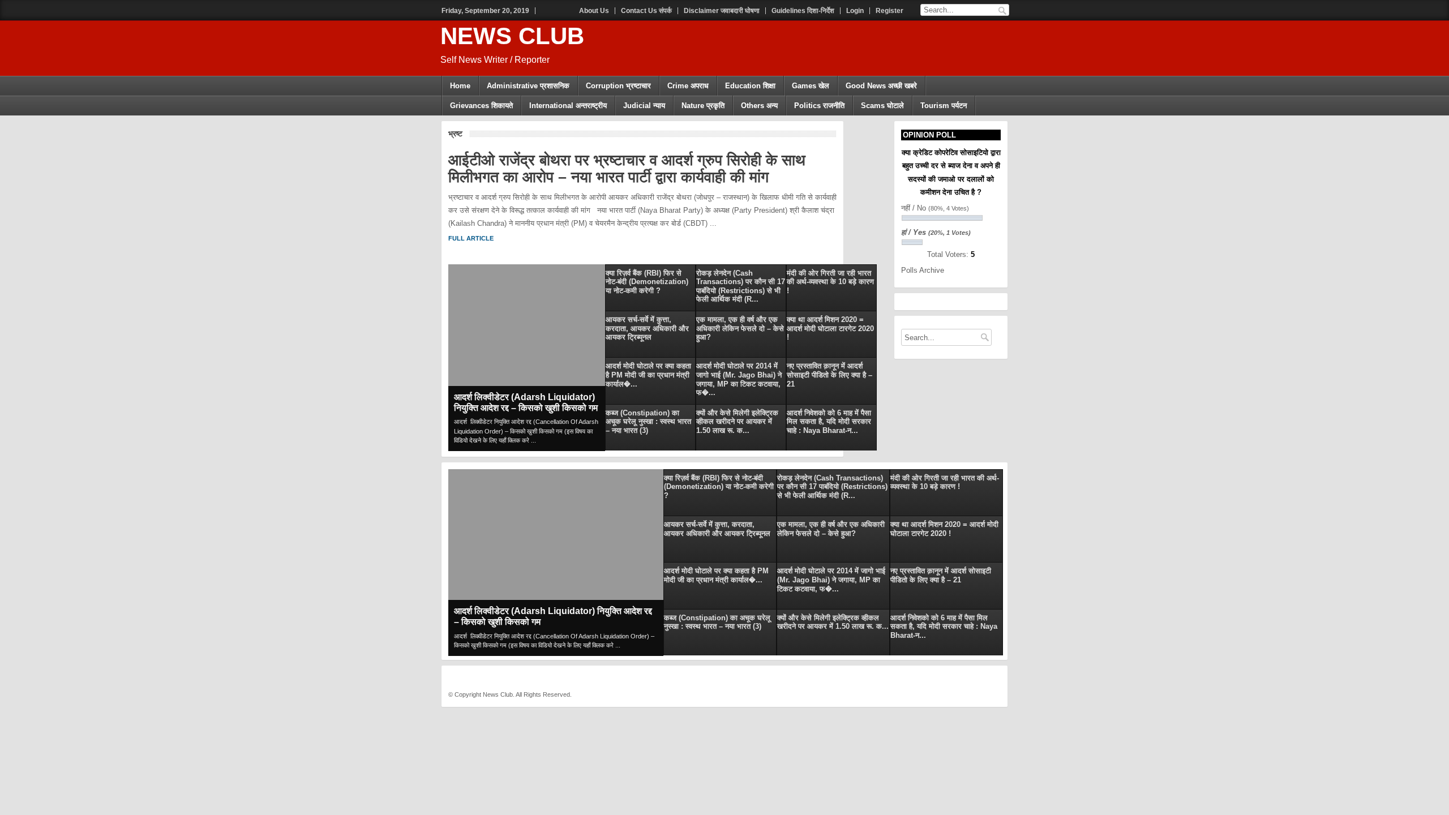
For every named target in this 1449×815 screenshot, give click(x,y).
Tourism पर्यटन (943, 105)
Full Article (471, 238)
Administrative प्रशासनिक (528, 86)
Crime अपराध (688, 86)
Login (855, 10)
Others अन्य (759, 105)
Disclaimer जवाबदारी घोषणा (722, 10)
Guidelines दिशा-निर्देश (802, 10)
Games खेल (810, 86)
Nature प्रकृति (702, 105)
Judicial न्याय (644, 105)
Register (889, 10)
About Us (594, 10)
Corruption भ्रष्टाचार (618, 86)
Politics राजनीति (819, 105)
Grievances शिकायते (481, 105)
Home (460, 86)
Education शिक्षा (750, 86)
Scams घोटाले (882, 105)
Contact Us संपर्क (646, 10)
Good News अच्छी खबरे (881, 86)
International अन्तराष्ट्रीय (568, 105)
